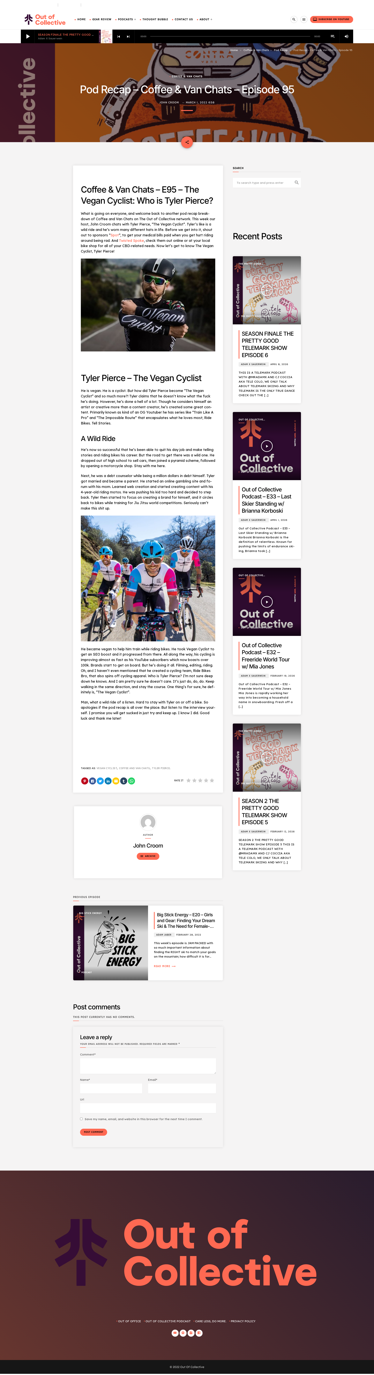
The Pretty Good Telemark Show (250, 264)
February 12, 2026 (282, 831)
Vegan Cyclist (107, 768)
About (204, 19)
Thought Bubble (155, 19)
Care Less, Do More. (98, 5)
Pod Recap (281, 50)
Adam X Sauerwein (253, 364)
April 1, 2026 (278, 520)
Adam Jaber (163, 935)
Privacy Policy (243, 1321)
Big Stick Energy (90, 913)
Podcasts (125, 19)
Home (81, 19)
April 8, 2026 (279, 364)
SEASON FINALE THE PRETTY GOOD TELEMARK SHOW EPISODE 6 (86, 34)
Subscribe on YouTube (331, 19)
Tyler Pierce (161, 768)
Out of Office (129, 1321)
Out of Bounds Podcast (38, 5)
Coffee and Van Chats (134, 768)
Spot (114, 235)
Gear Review (101, 19)
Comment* (88, 1054)
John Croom (169, 103)
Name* (85, 1080)
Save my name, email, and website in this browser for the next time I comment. (143, 1119)
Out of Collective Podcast (251, 420)
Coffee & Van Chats (256, 50)
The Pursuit (69, 5)
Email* (152, 1080)
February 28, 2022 (188, 935)
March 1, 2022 (196, 103)
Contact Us (184, 19)
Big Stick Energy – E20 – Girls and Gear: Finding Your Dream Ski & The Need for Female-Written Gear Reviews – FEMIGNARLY (186, 926)
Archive (147, 856)
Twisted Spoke (131, 240)
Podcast (86, 972)
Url (82, 1099)
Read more (165, 966)
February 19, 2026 (282, 676)
